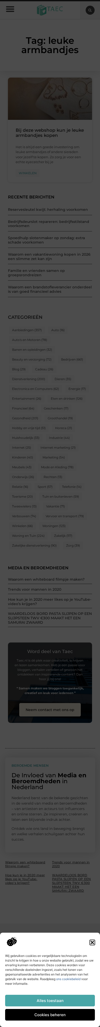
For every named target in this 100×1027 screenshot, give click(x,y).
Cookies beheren (50, 1014)
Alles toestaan (50, 1000)
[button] (92, 942)
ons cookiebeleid (68, 979)
